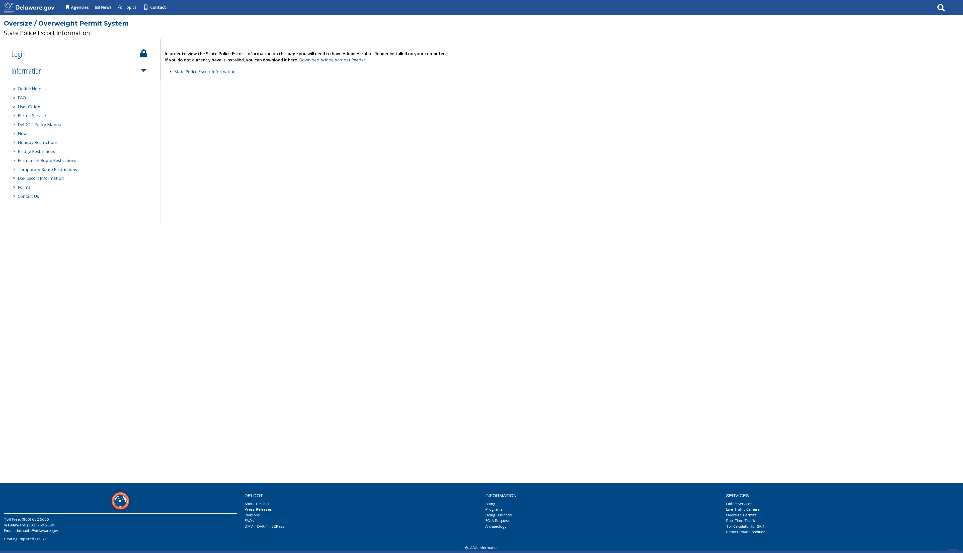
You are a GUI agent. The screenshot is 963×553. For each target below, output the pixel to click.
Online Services (739, 503)
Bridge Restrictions (36, 151)
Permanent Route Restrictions (47, 160)
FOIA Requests (498, 520)
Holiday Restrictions (38, 142)
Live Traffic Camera (743, 509)
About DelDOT (257, 503)
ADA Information (484, 547)
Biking (490, 503)
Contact (157, 7)
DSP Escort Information (41, 178)
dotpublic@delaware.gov (37, 530)
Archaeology (496, 526)
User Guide (29, 107)
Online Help (29, 88)
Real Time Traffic (741, 520)
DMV (249, 526)
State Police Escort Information (205, 71)
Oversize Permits (741, 514)
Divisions (252, 514)
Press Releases (258, 509)
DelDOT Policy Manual (40, 124)
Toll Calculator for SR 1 (745, 526)
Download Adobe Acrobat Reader (332, 60)
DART (262, 526)
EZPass (277, 526)
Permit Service (32, 115)
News (106, 7)
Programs (494, 509)
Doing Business (498, 514)
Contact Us (28, 196)
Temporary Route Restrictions (47, 169)
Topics (129, 7)
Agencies (79, 7)
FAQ (22, 98)
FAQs (249, 520)
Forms (24, 187)
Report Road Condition (745, 531)
